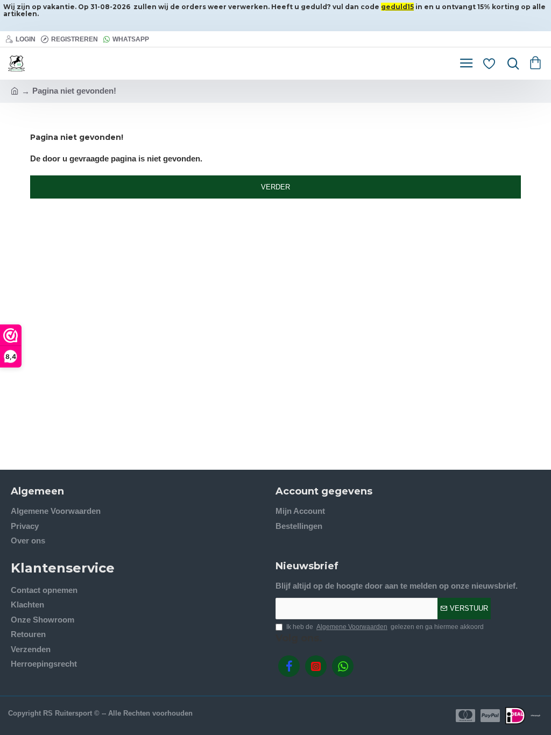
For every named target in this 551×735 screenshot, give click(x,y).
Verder (275, 187)
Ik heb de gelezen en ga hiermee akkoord (385, 627)
